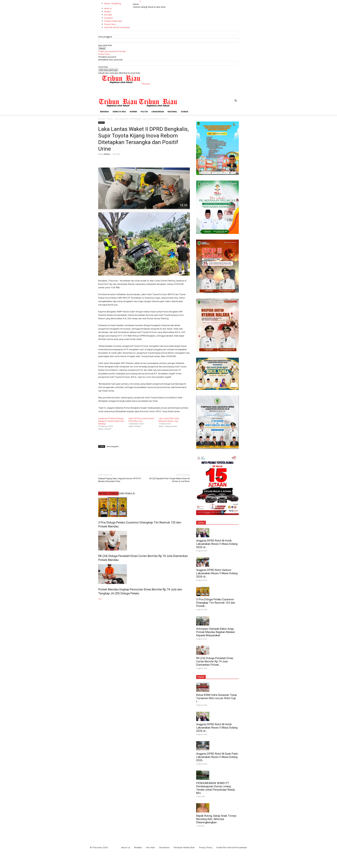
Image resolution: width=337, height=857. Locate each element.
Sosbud (184, 111)
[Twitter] (107, 160)
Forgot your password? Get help (112, 51)
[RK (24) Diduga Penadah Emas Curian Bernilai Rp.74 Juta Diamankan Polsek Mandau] (144, 540)
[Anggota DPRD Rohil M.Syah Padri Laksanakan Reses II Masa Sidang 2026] (217, 745)
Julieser (107, 154)
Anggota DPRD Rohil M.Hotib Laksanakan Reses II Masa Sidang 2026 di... (216, 544)
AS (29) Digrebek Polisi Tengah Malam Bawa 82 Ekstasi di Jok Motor (169, 479)
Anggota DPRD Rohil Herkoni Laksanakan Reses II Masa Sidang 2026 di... (216, 573)
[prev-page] (99, 599)
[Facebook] (100, 160)
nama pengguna (105, 36)
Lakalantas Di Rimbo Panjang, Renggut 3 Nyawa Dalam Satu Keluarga (111, 421)
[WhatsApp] (119, 160)
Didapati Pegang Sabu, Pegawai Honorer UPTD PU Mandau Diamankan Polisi (119, 479)
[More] (125, 160)
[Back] (140, 1)
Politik (144, 111)
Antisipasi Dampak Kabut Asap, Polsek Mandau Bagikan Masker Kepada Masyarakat (215, 632)
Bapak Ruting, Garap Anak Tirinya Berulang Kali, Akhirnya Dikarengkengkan (216, 819)
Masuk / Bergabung (112, 3)
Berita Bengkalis (113, 446)
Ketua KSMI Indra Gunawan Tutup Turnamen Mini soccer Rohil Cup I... (216, 698)
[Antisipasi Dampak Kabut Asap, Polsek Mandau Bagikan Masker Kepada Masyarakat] (217, 620)
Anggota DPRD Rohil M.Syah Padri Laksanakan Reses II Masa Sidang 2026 (217, 757)
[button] (235, 101)
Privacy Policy (104, 54)
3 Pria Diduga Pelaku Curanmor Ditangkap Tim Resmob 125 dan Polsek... (215, 603)
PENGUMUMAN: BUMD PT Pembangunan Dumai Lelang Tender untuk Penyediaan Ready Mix (215, 788)
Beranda (104, 111)
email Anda (103, 67)
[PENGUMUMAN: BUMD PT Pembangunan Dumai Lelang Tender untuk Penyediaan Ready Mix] (217, 775)
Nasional (172, 111)
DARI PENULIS (127, 493)
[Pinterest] (113, 160)
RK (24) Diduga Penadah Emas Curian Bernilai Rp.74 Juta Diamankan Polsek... (214, 661)
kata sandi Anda (105, 45)
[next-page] (101, 599)
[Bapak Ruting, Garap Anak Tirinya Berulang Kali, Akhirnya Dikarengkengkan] (217, 807)
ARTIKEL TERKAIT (108, 493)
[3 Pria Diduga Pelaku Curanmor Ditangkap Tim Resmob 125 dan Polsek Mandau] (144, 507)
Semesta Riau (119, 111)
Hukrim (133, 111)
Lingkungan (158, 111)
